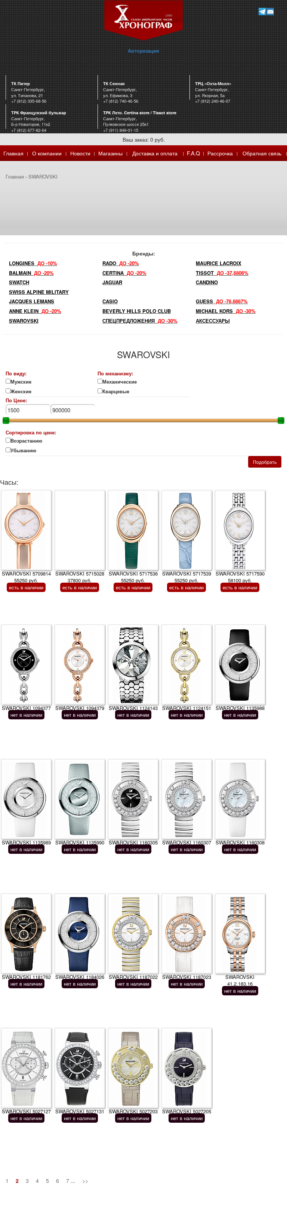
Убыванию (27, 450)
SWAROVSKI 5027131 (79, 1111)
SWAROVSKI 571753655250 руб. (133, 577)
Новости (80, 153)
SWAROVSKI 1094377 (26, 707)
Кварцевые (120, 391)
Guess (222, 301)
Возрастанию (26, 440)
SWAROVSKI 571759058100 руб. (240, 577)
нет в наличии (26, 714)
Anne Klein (35, 310)
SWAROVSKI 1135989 (26, 842)
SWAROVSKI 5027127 (26, 1111)
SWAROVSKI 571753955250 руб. (186, 577)
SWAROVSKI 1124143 (133, 707)
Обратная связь (262, 153)
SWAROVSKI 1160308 (240, 842)
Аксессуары (213, 320)
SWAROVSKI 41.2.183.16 (239, 980)
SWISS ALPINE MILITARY (39, 291)
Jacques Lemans (31, 301)
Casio (110, 301)
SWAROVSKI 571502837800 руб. (79, 577)
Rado (120, 263)
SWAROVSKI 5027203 (133, 1111)
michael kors (226, 310)
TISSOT (222, 272)
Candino (207, 282)
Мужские (20, 381)
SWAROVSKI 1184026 (79, 976)
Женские (21, 391)
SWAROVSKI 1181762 (26, 976)
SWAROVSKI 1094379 (79, 707)
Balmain (31, 272)
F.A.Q (193, 153)
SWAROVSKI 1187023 (186, 976)
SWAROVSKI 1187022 (133, 976)
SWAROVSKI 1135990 (79, 842)
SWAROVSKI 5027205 (186, 1111)
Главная (13, 153)
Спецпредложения (140, 320)
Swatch (19, 282)
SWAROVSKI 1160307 (186, 842)
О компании (47, 153)
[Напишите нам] (270, 11)
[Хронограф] (143, 19)
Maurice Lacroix (218, 263)
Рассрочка (220, 153)
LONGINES (33, 263)
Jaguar (112, 282)
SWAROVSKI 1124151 (186, 707)
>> (85, 1180)
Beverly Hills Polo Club (136, 310)
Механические (119, 381)
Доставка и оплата (155, 153)
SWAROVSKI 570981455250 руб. (26, 577)
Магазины (110, 153)
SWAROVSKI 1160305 (133, 842)
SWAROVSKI (43, 176)
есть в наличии (26, 587)
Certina (124, 272)
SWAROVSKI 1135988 (240, 707)
